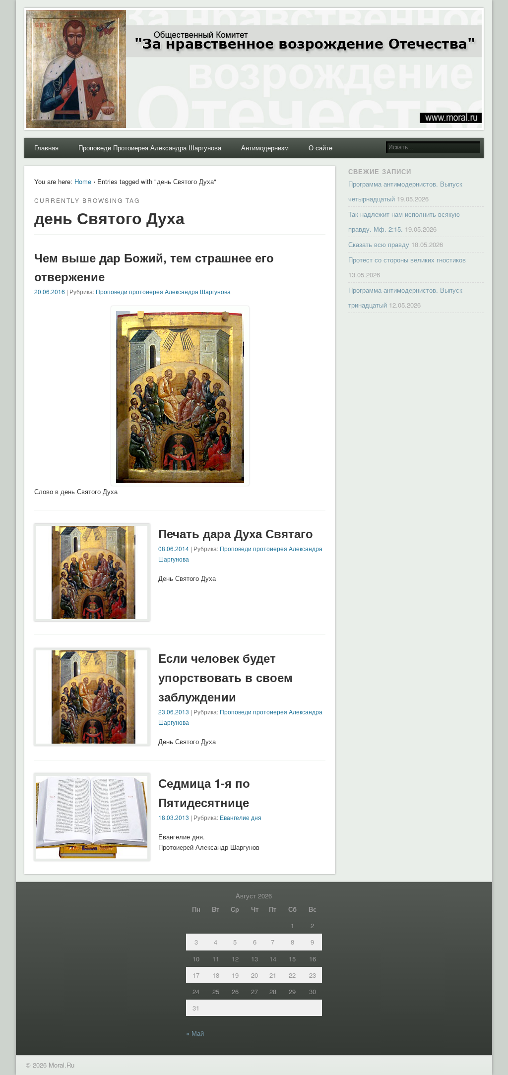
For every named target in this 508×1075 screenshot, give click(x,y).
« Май (195, 1033)
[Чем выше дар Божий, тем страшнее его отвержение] (180, 480)
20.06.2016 (49, 291)
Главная (46, 147)
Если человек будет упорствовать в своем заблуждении (225, 677)
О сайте (320, 147)
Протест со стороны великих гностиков (407, 259)
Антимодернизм (265, 147)
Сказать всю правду (378, 244)
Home (82, 181)
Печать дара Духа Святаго (235, 533)
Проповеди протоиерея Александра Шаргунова (163, 291)
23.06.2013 (173, 711)
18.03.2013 (173, 817)
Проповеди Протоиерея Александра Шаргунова (149, 147)
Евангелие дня (240, 817)
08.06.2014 (173, 548)
